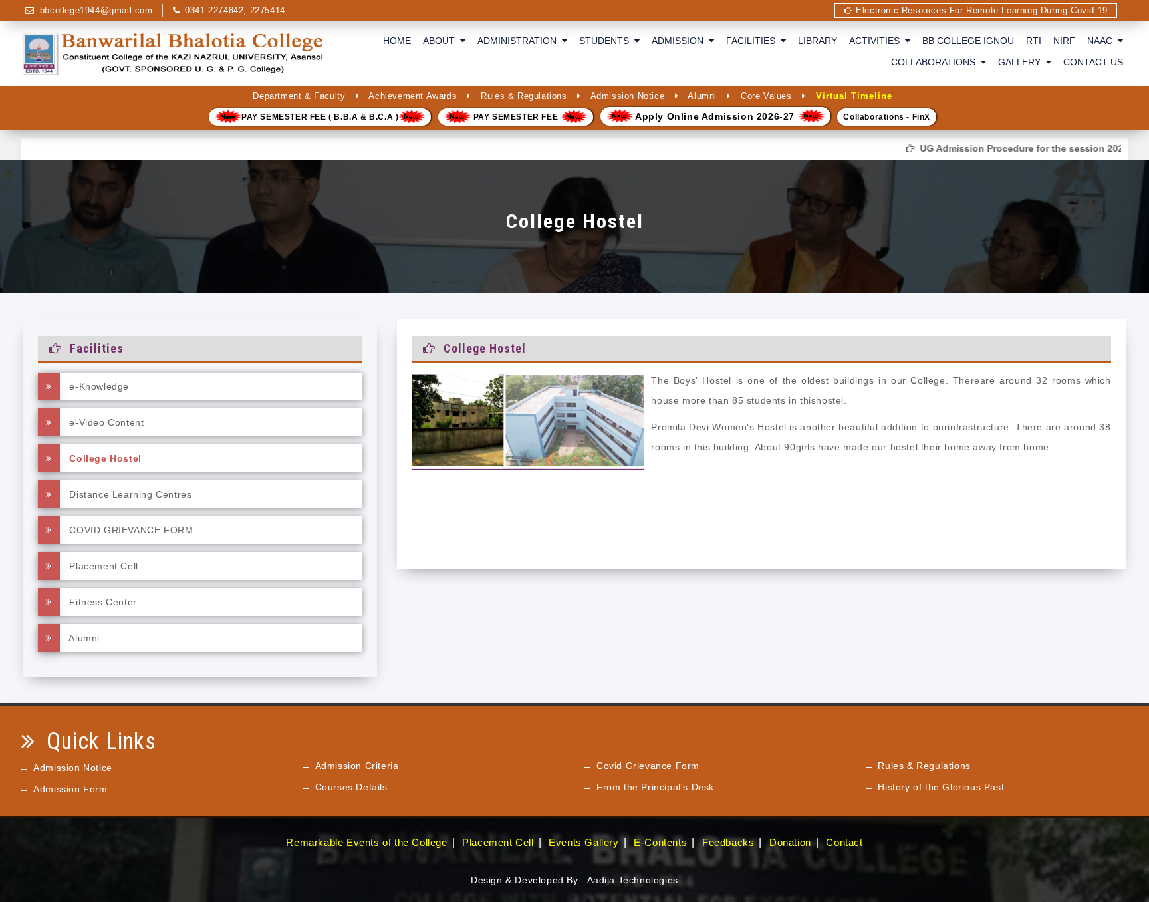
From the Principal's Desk (655, 787)
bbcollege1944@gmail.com (96, 10)
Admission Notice (627, 96)
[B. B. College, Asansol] (173, 53)
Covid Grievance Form (648, 765)
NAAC (1102, 40)
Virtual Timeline (854, 96)
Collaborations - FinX (886, 117)
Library (817, 40)
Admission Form (70, 789)
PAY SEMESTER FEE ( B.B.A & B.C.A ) (319, 117)
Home (397, 40)
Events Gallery (583, 842)
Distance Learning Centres (129, 494)
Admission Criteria (357, 765)
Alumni (702, 96)
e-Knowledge (97, 386)
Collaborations (936, 62)
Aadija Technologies (632, 880)
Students (606, 40)
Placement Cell (102, 566)
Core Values (766, 96)
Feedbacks (728, 842)
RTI (1033, 40)
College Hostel (104, 458)
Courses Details (351, 787)
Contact (844, 842)
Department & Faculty (299, 96)
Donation (790, 842)
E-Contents (660, 842)
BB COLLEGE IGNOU (968, 40)
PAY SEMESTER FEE (516, 117)
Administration (519, 40)
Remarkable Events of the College (366, 842)
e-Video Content (105, 422)
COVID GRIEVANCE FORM (129, 530)
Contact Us (1093, 62)
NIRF (1064, 40)
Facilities (753, 40)
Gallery (1022, 62)
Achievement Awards (412, 96)
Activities (877, 40)
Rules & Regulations (524, 96)
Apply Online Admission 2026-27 (715, 116)
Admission (680, 40)
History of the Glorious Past (941, 787)
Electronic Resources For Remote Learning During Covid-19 (980, 10)
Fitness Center (101, 602)
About (441, 40)
